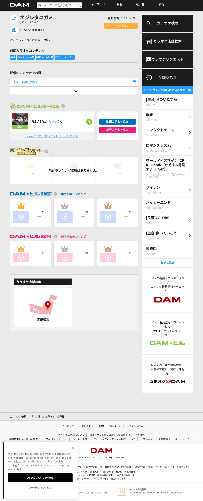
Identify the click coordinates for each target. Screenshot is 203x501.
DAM (101, 426)
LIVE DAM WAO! (26, 81)
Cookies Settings (40, 487)
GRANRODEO (32, 30)
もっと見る (167, 262)
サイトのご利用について (71, 435)
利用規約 (140, 435)
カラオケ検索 (167, 23)
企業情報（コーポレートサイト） (176, 439)
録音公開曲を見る (117, 129)
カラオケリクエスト (167, 59)
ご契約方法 (147, 439)
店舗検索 (43, 319)
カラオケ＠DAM (135, 426)
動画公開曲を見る (117, 121)
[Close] (72, 448)
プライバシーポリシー (55, 439)
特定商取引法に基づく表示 (23, 439)
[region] (40, 470)
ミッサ (53, 121)
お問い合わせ (86, 426)
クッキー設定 (80, 439)
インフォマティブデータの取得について (114, 439)
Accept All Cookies (40, 477)
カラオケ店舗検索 (167, 41)
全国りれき (167, 77)
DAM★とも (115, 426)
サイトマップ (66, 426)
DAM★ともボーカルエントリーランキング (51, 136)
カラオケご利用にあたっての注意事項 (110, 435)
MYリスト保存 (121, 25)
